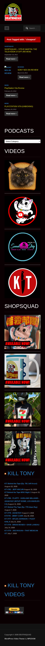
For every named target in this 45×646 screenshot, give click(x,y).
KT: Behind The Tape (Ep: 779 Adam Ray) (20, 507)
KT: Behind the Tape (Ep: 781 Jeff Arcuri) (20, 484)
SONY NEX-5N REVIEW (28, 70)
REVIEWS (21, 67)
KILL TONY (21, 473)
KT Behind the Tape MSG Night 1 (17, 492)
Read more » (11, 59)
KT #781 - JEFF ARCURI (14, 489)
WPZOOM (31, 639)
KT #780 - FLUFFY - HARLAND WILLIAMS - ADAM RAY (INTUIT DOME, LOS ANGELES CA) (21, 501)
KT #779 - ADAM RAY (13, 513)
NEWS (6, 85)
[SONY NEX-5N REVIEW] (9, 70)
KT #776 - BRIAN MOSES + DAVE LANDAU (21, 525)
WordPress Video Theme (14, 639)
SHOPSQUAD (9, 46)
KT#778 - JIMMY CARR (13, 516)
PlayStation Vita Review (14, 88)
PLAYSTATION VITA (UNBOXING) (18, 106)
